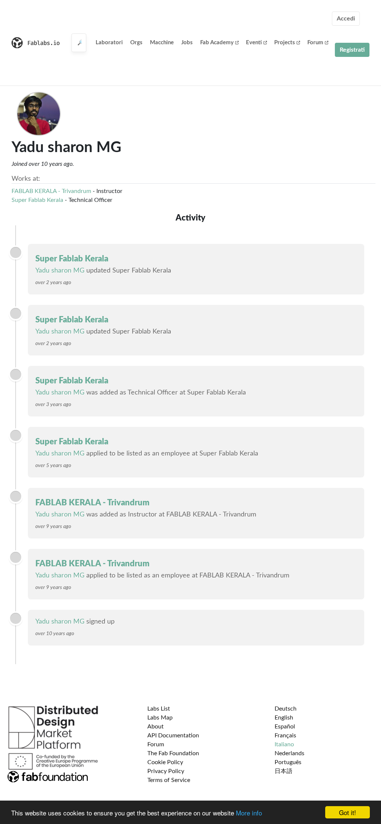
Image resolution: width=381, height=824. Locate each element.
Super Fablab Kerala (37, 200)
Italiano (284, 744)
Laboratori (109, 42)
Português (288, 762)
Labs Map (160, 718)
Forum (315, 42)
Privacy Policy (165, 771)
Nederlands (289, 753)
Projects (284, 42)
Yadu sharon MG (59, 270)
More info (249, 812)
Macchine (162, 42)
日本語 (283, 771)
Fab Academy (217, 42)
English (284, 718)
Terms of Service (168, 780)
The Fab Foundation (173, 753)
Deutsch (286, 709)
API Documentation (173, 735)
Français (285, 735)
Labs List (158, 709)
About (155, 727)
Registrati (352, 50)
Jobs (187, 42)
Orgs (136, 42)
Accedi (346, 19)
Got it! (347, 812)
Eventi (254, 42)
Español (285, 727)
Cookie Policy (165, 762)
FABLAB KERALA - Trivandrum (51, 191)
